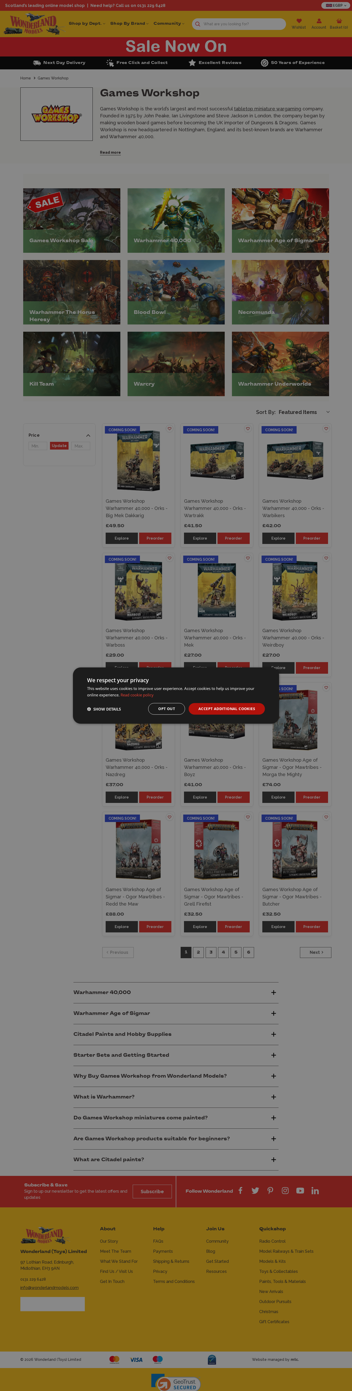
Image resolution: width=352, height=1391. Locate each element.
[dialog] (176, 695)
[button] (104, 708)
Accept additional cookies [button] (226, 708)
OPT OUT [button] (166, 708)
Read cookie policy (137, 694)
